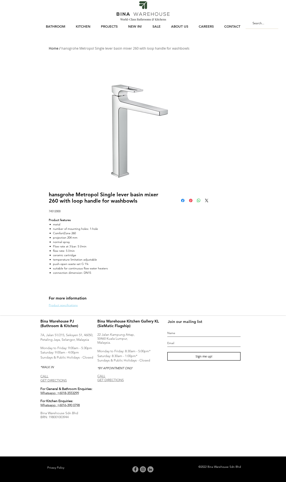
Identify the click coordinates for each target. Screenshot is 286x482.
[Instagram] (143, 469)
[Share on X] (206, 200)
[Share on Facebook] (182, 200)
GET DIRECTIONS (53, 380)
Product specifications (63, 305)
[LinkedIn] (150, 469)
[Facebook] (135, 469)
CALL (44, 376)
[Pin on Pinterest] (190, 200)
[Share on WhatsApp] (198, 200)
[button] (55, 25)
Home (53, 48)
